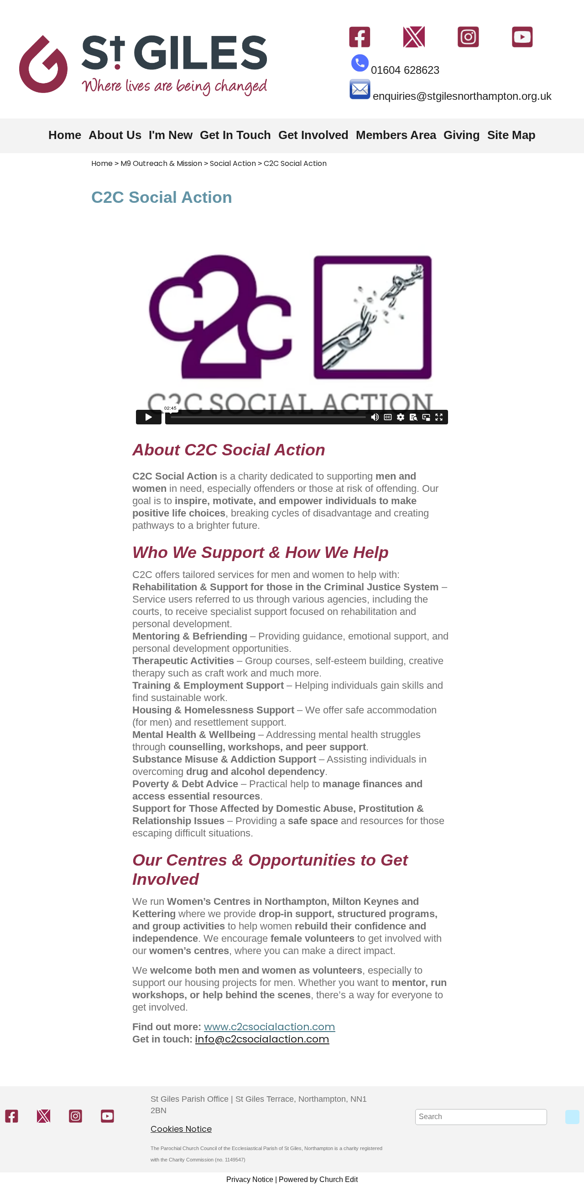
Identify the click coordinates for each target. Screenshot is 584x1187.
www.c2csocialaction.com (269, 1027)
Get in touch (235, 135)
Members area (396, 135)
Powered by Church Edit (318, 1179)
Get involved (313, 135)
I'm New (171, 135)
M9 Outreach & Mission (161, 163)
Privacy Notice (249, 1179)
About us (115, 135)
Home (64, 135)
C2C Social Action (295, 163)
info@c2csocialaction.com (262, 1039)
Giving (461, 135)
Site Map (511, 135)
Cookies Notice (181, 1129)
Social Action (233, 163)
